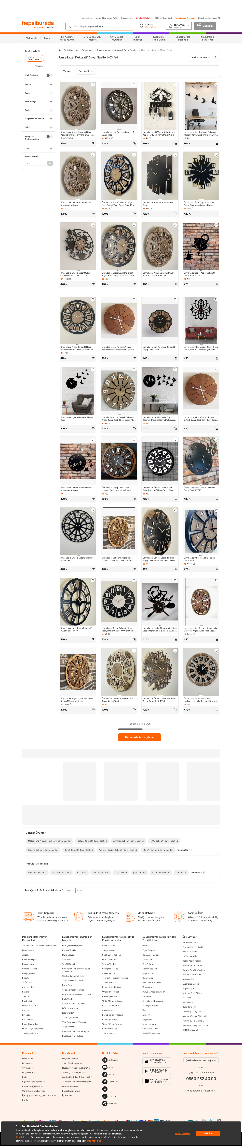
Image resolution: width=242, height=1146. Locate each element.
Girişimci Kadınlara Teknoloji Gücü (77, 1077)
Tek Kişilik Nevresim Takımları (115, 978)
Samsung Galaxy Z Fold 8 (193, 1011)
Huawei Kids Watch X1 (192, 965)
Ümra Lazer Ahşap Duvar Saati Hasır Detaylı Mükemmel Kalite (76, 699)
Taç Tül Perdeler (69, 964)
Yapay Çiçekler (149, 987)
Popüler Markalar (189, 956)
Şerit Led (26, 996)
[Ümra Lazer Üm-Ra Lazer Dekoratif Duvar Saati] (119, 106)
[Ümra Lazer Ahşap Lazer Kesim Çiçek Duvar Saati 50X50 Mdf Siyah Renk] (201, 321)
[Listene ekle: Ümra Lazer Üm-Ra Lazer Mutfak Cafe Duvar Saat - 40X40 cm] (93, 225)
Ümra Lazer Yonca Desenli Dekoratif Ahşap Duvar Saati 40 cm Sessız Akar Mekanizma (118, 418)
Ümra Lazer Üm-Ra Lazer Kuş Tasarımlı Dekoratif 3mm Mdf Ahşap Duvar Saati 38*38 (159, 418)
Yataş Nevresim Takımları (73, 990)
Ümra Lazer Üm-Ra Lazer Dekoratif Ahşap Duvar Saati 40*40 (159, 699)
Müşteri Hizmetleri (163, 18)
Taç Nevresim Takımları (72, 980)
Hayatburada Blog (70, 1058)
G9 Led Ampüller (109, 1028)
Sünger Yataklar (109, 950)
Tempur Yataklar (109, 964)
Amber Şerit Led (109, 973)
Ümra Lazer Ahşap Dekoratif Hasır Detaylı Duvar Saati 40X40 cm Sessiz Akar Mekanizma (77, 133)
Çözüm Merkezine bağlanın (201, 1060)
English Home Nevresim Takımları (76, 994)
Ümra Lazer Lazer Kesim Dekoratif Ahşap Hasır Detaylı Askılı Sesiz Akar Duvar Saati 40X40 (118, 274)
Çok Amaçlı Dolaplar (151, 955)
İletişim (25, 1100)
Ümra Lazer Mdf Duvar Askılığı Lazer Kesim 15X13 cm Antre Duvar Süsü (159, 133)
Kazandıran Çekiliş (190, 984)
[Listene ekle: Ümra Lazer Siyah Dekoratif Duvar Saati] (175, 155)
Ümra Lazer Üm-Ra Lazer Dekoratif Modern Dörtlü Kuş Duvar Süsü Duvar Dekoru (200, 133)
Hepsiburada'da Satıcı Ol (209, 18)
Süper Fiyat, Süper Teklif (107, 18)
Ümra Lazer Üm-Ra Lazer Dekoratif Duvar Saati (118, 133)
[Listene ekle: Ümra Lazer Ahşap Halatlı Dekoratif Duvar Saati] (216, 510)
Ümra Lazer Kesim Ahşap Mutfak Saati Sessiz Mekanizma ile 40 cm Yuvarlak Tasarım (160, 629)
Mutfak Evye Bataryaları (32, 1028)
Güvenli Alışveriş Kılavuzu (33, 1091)
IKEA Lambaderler (70, 1008)
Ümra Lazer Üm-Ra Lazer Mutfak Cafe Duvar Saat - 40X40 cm (75, 274)
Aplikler (25, 1010)
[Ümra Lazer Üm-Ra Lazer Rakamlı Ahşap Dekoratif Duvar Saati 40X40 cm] (160, 531)
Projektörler (147, 1019)
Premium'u (40, 27)
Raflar (145, 945)
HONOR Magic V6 (190, 1030)
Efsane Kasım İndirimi (191, 961)
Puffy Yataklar (68, 999)
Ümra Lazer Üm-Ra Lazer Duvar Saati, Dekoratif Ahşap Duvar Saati (158, 488)
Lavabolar (26, 1015)
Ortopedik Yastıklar (110, 992)
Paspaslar (146, 996)
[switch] (49, 75)
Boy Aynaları (147, 978)
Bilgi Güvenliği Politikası (32, 1086)
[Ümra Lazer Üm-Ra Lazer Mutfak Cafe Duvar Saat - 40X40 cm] (78, 246)
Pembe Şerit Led (109, 996)
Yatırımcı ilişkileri (29, 1068)
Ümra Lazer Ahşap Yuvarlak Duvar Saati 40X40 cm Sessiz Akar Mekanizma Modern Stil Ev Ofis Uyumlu (158, 274)
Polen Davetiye (69, 985)
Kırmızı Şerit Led (109, 1019)
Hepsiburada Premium (185, 18)
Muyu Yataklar (68, 955)
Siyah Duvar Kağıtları (111, 955)
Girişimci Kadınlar (144, 18)
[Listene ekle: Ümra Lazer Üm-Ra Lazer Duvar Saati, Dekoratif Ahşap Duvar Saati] (175, 440)
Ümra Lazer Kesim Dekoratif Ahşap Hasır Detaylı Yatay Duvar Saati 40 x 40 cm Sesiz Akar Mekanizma (118, 204)
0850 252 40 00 (201, 1078)
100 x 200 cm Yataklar (112, 1001)
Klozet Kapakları (149, 968)
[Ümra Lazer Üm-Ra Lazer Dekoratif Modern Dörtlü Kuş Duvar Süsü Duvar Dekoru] (201, 106)
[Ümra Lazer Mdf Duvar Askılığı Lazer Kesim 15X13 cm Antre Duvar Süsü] (160, 106)
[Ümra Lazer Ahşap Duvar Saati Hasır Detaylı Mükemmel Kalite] (78, 672)
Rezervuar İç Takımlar (151, 982)
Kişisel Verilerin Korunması (33, 1081)
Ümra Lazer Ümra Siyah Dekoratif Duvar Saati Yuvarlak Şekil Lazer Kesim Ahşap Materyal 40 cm (199, 204)
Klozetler (26, 978)
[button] (78, 143)
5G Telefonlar (188, 1002)
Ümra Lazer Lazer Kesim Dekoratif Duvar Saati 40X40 (75, 203)
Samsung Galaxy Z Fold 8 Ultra (195, 1016)
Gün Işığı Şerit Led (110, 968)
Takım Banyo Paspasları (152, 1001)
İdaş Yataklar (67, 1013)
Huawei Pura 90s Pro (191, 974)
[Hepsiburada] (38, 23)
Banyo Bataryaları (30, 1024)
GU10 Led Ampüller (110, 1005)
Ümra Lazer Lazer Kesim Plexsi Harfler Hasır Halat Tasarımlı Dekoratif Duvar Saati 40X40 (201, 699)
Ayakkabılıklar (28, 987)
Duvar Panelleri (29, 1005)
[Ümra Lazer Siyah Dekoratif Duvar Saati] (160, 176)
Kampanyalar (127, 18)
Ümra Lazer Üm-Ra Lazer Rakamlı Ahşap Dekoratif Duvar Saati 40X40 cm (159, 559)
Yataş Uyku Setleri (70, 1017)
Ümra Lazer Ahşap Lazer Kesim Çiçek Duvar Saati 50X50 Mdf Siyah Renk (201, 348)
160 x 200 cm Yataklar (112, 1024)
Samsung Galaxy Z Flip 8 (193, 1021)
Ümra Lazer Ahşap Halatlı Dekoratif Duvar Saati (199, 559)
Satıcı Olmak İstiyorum (72, 1063)
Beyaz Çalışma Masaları (112, 1015)
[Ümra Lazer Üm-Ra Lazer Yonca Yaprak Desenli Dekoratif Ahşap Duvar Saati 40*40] (119, 321)
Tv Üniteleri (27, 982)
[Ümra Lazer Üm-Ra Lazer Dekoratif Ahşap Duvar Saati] (160, 321)
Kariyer (25, 1077)
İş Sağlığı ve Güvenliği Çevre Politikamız (39, 1095)
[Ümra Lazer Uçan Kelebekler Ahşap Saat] (78, 391)
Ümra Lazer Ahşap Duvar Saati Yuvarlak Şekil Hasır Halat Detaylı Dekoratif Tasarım (116, 489)
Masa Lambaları (149, 1024)
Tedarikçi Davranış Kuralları (74, 1072)
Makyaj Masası (29, 973)
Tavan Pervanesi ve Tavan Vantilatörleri (39, 945)
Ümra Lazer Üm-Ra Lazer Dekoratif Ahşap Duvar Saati (159, 348)
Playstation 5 (188, 988)
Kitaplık (25, 992)
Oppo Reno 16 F (189, 1007)
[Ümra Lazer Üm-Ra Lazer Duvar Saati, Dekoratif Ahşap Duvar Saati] (160, 461)
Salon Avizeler (108, 945)
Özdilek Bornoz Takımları (73, 976)
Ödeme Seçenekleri (71, 1086)
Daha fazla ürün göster (139, 737)
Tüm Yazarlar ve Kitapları (193, 947)
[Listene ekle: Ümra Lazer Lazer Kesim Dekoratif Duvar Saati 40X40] (93, 155)
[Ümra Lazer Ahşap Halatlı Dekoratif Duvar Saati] (201, 531)
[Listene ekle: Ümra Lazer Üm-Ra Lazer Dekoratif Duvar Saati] (134, 84)
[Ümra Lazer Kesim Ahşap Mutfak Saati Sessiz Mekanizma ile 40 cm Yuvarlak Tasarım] (160, 602)
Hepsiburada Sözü (190, 942)
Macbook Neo (188, 979)
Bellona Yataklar (69, 950)
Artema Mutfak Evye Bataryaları (76, 1031)
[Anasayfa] (60, 50)
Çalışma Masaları (29, 968)
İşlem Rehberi (68, 1095)
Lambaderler (27, 1019)
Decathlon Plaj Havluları (72, 1036)
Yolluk (145, 1010)
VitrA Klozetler (68, 959)
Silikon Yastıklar (109, 1033)
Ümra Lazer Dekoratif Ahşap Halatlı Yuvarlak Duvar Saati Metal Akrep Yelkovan (117, 559)
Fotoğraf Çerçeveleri (151, 1033)
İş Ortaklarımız (28, 1063)
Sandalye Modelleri (30, 1033)
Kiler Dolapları (148, 964)
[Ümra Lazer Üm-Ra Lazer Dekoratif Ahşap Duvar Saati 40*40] (160, 672)
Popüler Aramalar (189, 951)
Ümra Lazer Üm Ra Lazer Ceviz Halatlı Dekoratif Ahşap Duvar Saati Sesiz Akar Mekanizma (201, 629)
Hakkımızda (27, 1058)
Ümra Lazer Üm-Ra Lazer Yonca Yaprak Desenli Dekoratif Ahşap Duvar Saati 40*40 (118, 348)
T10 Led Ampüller (110, 982)
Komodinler (147, 1015)
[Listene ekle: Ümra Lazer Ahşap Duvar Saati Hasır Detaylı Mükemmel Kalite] (93, 651)
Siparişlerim (87, 18)
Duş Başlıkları (148, 973)
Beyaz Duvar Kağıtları (111, 987)
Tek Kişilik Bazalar (150, 1005)
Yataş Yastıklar (68, 1026)
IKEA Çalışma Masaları (72, 945)
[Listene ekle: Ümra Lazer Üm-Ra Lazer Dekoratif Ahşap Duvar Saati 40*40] (175, 651)
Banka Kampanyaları (71, 1091)
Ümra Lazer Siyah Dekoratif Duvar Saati (158, 203)
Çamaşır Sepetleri (150, 1028)
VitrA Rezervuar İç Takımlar (74, 1022)
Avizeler (25, 955)
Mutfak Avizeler (109, 959)
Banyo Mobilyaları (30, 959)
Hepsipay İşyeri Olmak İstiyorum (76, 1068)
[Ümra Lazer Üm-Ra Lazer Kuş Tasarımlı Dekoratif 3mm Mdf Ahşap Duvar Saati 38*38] (160, 391)
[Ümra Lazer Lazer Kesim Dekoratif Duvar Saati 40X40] (78, 176)
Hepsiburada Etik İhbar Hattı (201, 1090)
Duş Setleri (27, 1001)
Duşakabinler (28, 964)
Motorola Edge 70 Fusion (193, 993)
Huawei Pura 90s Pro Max (193, 970)
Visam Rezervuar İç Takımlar (74, 1003)
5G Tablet (186, 997)
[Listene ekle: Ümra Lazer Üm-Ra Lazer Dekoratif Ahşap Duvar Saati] (175, 299)
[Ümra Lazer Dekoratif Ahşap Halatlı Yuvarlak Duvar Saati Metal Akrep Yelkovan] (119, 531)
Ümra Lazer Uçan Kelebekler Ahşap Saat (76, 418)
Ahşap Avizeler (108, 1010)
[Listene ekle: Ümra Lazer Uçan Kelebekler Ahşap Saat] (93, 369)
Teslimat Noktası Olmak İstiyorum (76, 1081)
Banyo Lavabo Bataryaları (153, 992)
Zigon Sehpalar (149, 950)
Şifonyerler (147, 959)
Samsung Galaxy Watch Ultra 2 (195, 1025)
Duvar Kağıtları (28, 950)
